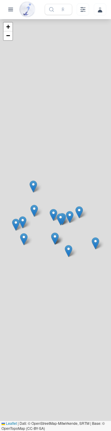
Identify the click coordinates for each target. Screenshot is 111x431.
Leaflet (11, 423)
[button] (95, 243)
